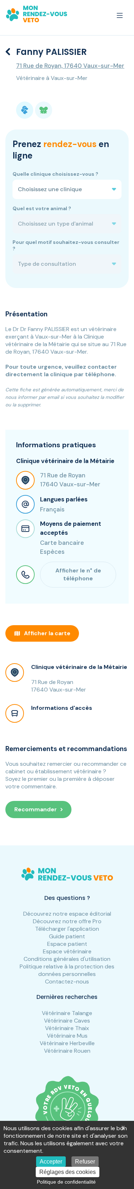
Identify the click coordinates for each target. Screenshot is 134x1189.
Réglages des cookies (67, 1172)
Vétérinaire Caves (67, 1020)
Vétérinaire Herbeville (67, 1043)
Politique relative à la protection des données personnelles (67, 970)
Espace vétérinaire (67, 951)
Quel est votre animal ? (42, 208)
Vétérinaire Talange (67, 1013)
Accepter (51, 1162)
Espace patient (67, 944)
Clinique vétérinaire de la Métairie (79, 667)
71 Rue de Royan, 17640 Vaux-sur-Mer (70, 66)
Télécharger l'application (67, 929)
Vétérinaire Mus (67, 1035)
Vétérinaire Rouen (67, 1050)
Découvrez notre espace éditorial (67, 913)
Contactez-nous (67, 981)
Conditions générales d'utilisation (67, 959)
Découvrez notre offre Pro (67, 921)
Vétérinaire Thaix (67, 1028)
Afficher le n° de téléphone (78, 574)
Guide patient (67, 936)
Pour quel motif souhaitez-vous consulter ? (66, 245)
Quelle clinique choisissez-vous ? (55, 174)
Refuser (85, 1162)
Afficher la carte (47, 633)
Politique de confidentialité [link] (66, 1182)
